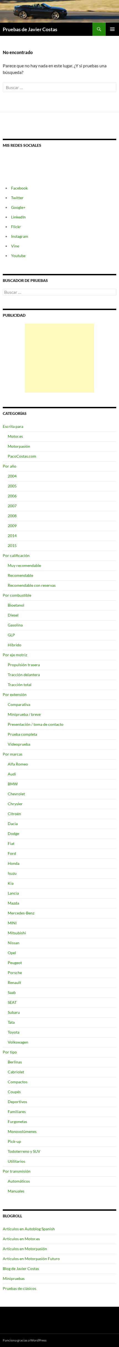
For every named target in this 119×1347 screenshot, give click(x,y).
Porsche (15, 972)
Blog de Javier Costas (21, 1268)
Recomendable (20, 575)
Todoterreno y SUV (24, 1151)
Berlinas (15, 1062)
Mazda (13, 903)
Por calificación (16, 555)
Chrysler (15, 803)
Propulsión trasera (24, 664)
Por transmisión (16, 1171)
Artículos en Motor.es (21, 1238)
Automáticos (19, 1181)
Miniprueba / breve (24, 714)
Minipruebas (14, 1278)
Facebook (19, 188)
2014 (12, 535)
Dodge (13, 833)
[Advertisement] (59, 358)
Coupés (14, 1091)
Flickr (16, 226)
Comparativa (19, 704)
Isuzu (12, 873)
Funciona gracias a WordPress (24, 1340)
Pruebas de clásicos (19, 1288)
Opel (12, 952)
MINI (12, 923)
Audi (12, 774)
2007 (12, 505)
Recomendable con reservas (32, 585)
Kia (11, 883)
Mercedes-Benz (21, 913)
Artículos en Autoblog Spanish (29, 1228)
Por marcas (12, 754)
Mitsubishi (17, 932)
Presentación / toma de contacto (35, 724)
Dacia (13, 823)
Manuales (16, 1191)
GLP (11, 635)
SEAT (12, 1002)
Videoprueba (19, 744)
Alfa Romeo (18, 764)
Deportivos (17, 1101)
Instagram (19, 236)
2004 (12, 476)
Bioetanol (16, 605)
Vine (15, 246)
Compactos (17, 1081)
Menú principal (112, 29)
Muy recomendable (24, 565)
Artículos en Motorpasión (25, 1248)
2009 (12, 525)
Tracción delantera (24, 674)
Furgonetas (17, 1121)
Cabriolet (16, 1071)
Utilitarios (16, 1161)
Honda (13, 863)
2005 (12, 486)
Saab (12, 992)
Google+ (18, 207)
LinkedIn (18, 217)
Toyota (13, 1032)
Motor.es (15, 436)
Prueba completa (22, 734)
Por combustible (17, 595)
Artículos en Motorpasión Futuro (31, 1258)
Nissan (13, 942)
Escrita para (13, 426)
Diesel (13, 615)
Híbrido (14, 644)
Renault (14, 982)
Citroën (14, 813)
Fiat (11, 843)
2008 (12, 515)
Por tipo (10, 1052)
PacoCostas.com (22, 456)
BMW (13, 783)
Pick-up (14, 1141)
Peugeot (15, 962)
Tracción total (20, 684)
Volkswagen (18, 1042)
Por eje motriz (15, 654)
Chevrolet (16, 793)
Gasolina (15, 625)
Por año (9, 466)
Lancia (13, 893)
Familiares (17, 1111)
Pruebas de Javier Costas (30, 29)
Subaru (14, 1012)
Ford (12, 853)
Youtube (18, 255)
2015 (12, 545)
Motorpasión (19, 446)
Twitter (17, 197)
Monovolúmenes (22, 1131)
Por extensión (15, 694)
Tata (11, 1022)
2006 (12, 496)
